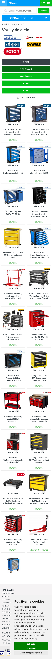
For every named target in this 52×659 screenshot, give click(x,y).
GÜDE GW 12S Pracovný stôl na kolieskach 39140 (13, 378)
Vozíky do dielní (16, 24)
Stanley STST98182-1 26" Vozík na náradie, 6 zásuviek (39, 460)
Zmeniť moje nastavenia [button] (31, 653)
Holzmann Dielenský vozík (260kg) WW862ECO (13, 419)
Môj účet (6, 640)
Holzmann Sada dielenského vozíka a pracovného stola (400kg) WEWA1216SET (39, 421)
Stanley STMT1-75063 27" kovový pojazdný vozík (13, 255)
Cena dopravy (8, 593)
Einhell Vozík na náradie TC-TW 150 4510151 (39, 337)
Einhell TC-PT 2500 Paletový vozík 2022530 (39, 542)
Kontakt (6, 606)
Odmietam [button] (31, 648)
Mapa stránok (8, 622)
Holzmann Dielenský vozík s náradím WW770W (13, 542)
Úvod (4, 24)
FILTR (27, 62)
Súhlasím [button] (31, 644)
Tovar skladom (27, 97)
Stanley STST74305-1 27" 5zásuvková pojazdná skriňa (39, 378)
